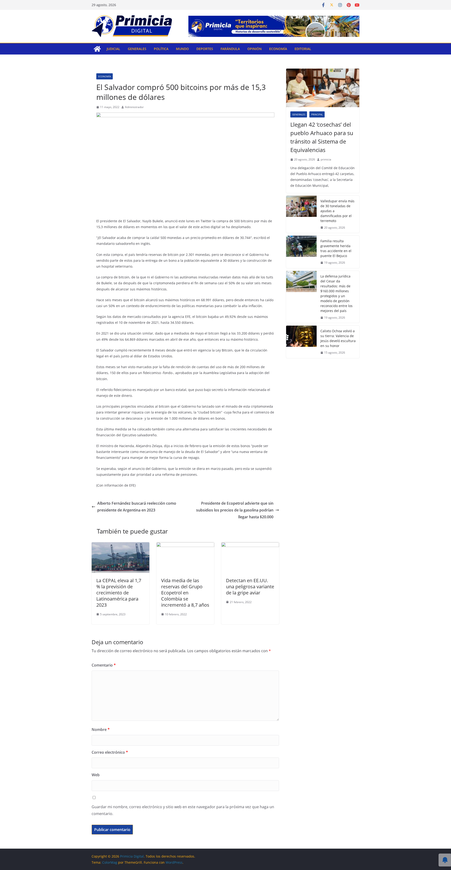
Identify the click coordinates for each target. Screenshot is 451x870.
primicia (326, 159)
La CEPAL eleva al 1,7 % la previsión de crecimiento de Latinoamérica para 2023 (118, 592)
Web (96, 774)
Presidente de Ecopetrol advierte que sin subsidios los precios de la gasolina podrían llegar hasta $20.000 (234, 510)
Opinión (254, 49)
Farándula (230, 49)
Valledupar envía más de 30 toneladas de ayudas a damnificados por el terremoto (337, 211)
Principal (317, 114)
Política (161, 49)
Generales (137, 49)
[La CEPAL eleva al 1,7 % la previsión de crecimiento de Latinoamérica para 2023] (120, 545)
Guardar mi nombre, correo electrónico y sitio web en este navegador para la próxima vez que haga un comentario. (183, 810)
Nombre (101, 729)
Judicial (113, 49)
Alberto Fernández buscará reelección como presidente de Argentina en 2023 (136, 507)
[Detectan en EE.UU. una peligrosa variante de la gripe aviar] (250, 545)
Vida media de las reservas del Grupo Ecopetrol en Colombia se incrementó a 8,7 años (185, 592)
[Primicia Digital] (97, 49)
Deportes (204, 49)
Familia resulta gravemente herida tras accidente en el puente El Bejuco (335, 248)
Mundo (182, 49)
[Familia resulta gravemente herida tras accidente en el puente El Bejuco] (301, 252)
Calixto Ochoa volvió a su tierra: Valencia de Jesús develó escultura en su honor (338, 338)
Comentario (104, 665)
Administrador (134, 107)
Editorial (303, 49)
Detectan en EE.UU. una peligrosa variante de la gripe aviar (250, 586)
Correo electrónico (110, 752)
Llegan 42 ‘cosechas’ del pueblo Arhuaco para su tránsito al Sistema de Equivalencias (321, 137)
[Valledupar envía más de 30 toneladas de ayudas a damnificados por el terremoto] (301, 214)
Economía (278, 49)
